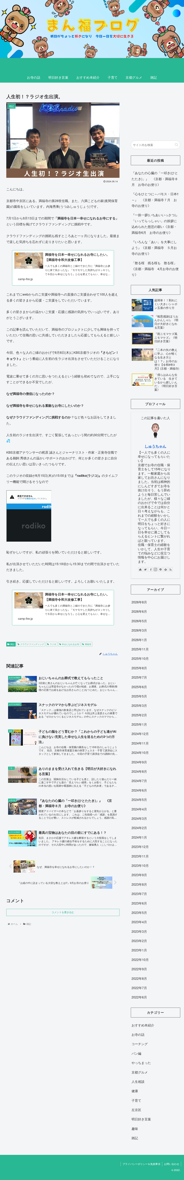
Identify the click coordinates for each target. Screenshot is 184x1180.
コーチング (140, 1043)
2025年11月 (140, 649)
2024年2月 (139, 827)
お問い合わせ (171, 1164)
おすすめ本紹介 (143, 1025)
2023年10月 (140, 865)
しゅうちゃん (155, 446)
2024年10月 (140, 752)
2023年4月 (139, 921)
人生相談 (138, 1081)
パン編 (136, 1053)
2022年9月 (139, 968)
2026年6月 (139, 611)
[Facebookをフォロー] (150, 569)
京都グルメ (140, 1072)
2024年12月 (140, 733)
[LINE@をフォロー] (160, 569)
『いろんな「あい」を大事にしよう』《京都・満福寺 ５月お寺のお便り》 (154, 247)
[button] (176, 145)
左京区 (136, 1109)
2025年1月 (139, 724)
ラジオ (53, 644)
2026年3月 (139, 630)
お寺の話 (138, 1034)
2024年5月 (139, 799)
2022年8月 (139, 978)
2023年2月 (139, 940)
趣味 (135, 1128)
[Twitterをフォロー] (145, 569)
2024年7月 (139, 780)
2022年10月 (140, 959)
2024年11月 (140, 743)
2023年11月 (140, 856)
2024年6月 (139, 790)
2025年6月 (139, 686)
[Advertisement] (155, 112)
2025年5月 (139, 696)
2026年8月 (139, 602)
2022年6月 (139, 997)
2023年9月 (139, 874)
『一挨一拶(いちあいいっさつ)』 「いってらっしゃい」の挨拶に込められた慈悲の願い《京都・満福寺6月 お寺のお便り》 (156, 223)
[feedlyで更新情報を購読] (165, 569)
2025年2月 (139, 715)
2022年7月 (139, 987)
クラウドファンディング (32, 644)
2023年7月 (139, 893)
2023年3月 (139, 931)
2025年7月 (139, 677)
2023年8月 (139, 884)
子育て (136, 1100)
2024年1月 (139, 837)
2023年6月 (139, 903)
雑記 (12, 644)
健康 (135, 1090)
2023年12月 (140, 846)
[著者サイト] (140, 569)
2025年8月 (139, 668)
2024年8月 (139, 771)
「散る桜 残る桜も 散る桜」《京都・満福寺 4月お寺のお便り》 (155, 268)
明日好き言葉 (141, 1119)
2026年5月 (139, 620)
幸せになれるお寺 (70, 644)
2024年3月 (139, 818)
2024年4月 (139, 809)
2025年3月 (139, 705)
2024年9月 (139, 762)
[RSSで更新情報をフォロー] (170, 569)
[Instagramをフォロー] (155, 569)
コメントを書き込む (63, 912)
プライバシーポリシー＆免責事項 (141, 1164)
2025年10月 (140, 658)
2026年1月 (139, 639)
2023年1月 (139, 950)
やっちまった (141, 1062)
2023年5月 (139, 912)
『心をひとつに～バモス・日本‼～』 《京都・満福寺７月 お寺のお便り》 (155, 199)
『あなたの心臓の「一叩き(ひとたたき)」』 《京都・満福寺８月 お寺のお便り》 (155, 178)
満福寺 (88, 644)
